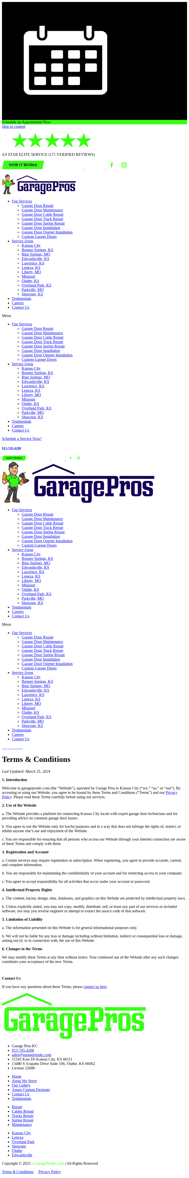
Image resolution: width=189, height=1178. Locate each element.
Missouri (28, 276)
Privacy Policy (49, 1172)
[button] (94, 316)
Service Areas (22, 241)
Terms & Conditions (17, 1172)
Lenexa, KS (31, 267)
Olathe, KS (30, 281)
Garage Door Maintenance (42, 210)
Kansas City (31, 245)
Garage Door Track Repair (42, 219)
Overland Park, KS (36, 285)
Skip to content (13, 126)
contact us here (95, 987)
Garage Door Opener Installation (47, 232)
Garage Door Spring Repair (43, 223)
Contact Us (20, 307)
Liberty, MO (31, 272)
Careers (18, 303)
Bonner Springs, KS (37, 250)
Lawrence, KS (33, 263)
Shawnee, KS (32, 294)
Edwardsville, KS (35, 259)
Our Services (22, 201)
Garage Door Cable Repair (42, 214)
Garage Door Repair (37, 206)
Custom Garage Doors (39, 236)
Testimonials (21, 298)
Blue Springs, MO (36, 254)
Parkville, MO (33, 290)
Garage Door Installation (41, 228)
